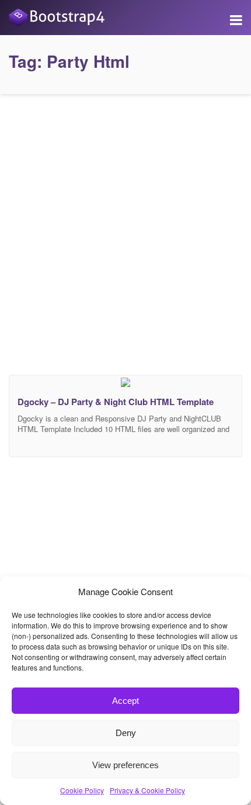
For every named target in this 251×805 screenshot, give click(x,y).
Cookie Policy (82, 790)
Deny (126, 733)
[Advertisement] (125, 231)
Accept (125, 701)
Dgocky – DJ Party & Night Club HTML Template (116, 401)
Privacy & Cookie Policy (147, 790)
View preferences (125, 765)
